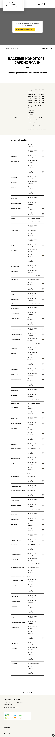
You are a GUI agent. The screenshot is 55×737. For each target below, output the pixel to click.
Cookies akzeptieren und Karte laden (24, 29)
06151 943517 (31, 123)
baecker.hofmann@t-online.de (35, 126)
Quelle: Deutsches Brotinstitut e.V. (18, 678)
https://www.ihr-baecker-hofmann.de (37, 129)
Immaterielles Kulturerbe (17, 716)
